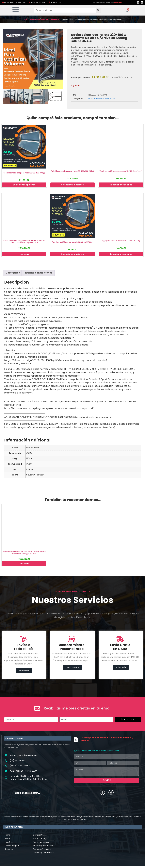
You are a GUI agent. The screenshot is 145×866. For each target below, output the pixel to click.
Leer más (24, 254)
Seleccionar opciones (24, 184)
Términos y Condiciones (43, 852)
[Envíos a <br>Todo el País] (23, 639)
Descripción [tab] (13, 272)
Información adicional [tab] (38, 272)
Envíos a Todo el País (23, 647)
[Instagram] (138, 2)
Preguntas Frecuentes (42, 849)
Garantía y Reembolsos (43, 845)
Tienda (31, 19)
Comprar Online (40, 835)
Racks (37, 19)
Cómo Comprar (12, 845)
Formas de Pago (40, 838)
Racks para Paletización (50, 19)
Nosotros (9, 842)
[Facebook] (142, 2)
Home (7, 835)
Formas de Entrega (41, 842)
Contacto (9, 849)
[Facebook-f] (102, 792)
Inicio (26, 19)
